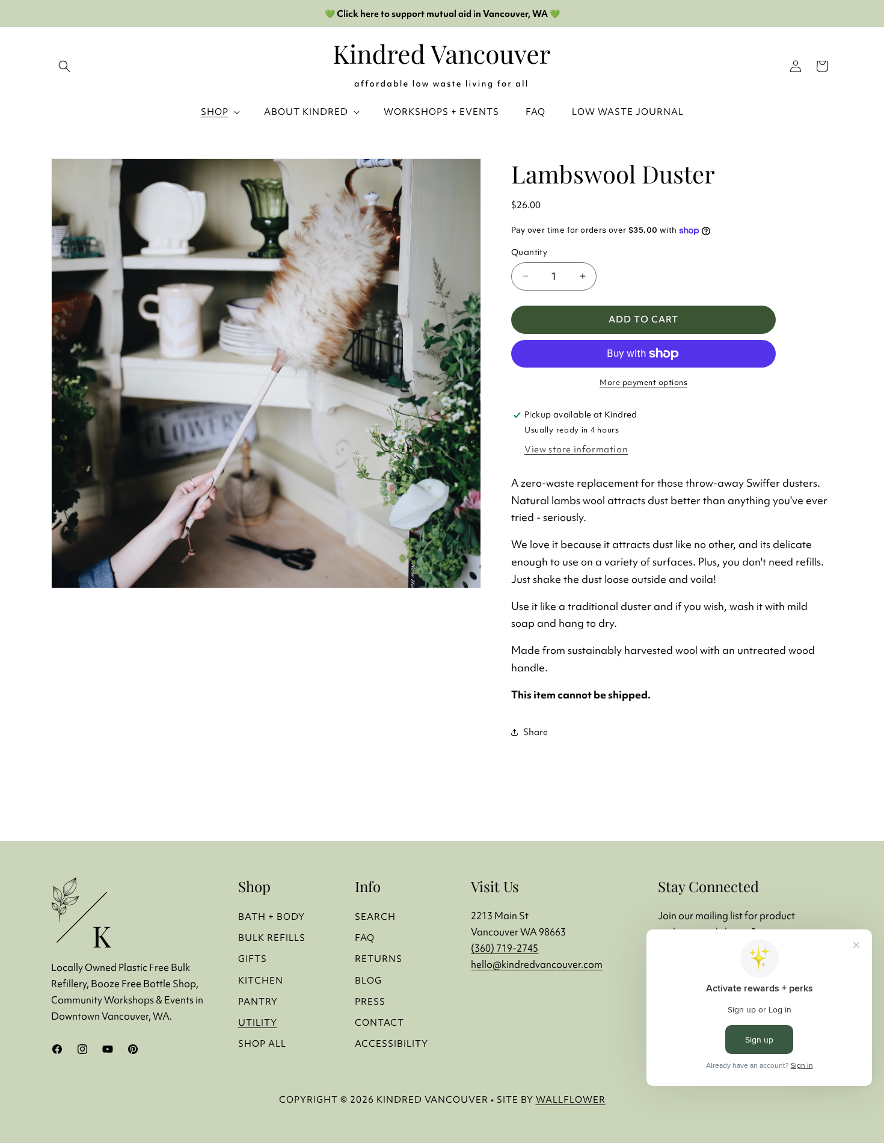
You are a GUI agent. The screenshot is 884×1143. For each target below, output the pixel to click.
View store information (576, 449)
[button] (822, 66)
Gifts (252, 958)
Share (535, 732)
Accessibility (391, 1043)
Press (370, 1001)
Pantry (258, 1001)
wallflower (571, 1099)
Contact (379, 1022)
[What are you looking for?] (64, 66)
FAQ (365, 937)
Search (375, 916)
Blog (368, 980)
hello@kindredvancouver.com (537, 964)
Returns (378, 958)
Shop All (262, 1043)
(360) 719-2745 (504, 948)
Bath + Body (271, 916)
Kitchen (260, 980)
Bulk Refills (271, 937)
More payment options (643, 382)
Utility (257, 1022)
